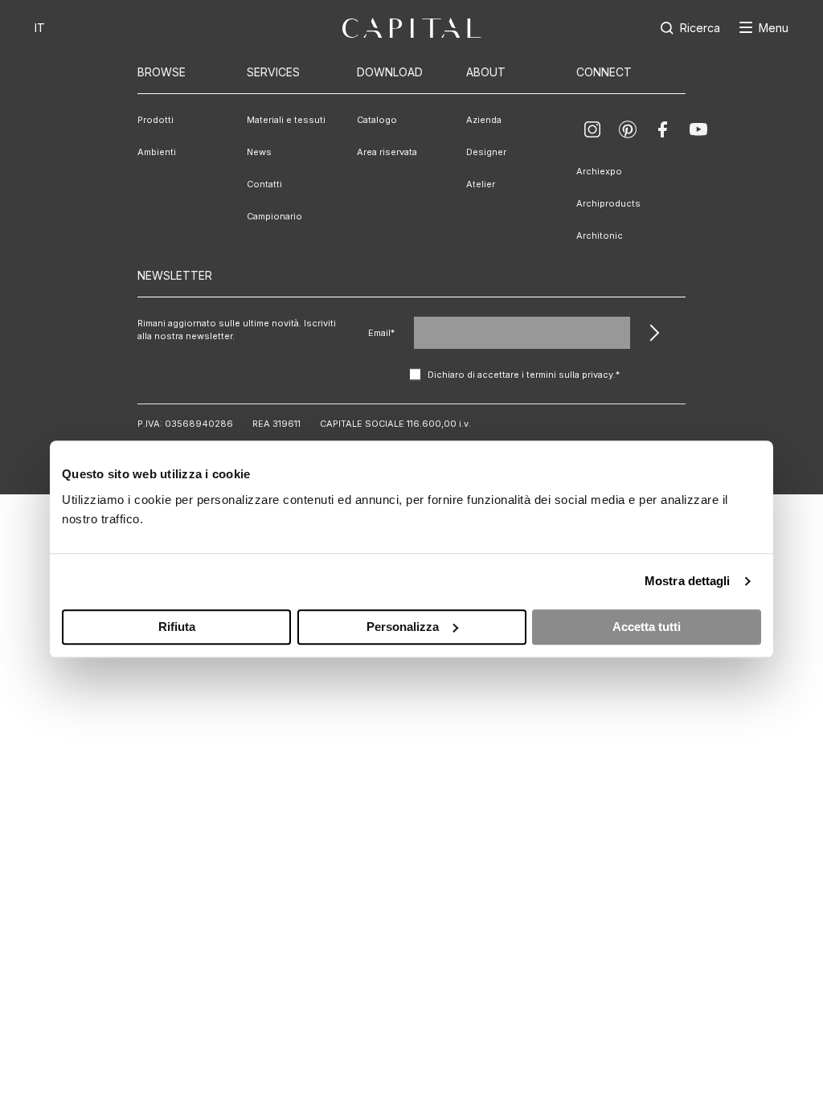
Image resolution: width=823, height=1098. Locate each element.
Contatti (264, 184)
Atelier (480, 184)
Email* (381, 332)
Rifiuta (176, 626)
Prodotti (155, 119)
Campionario (274, 216)
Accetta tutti (646, 626)
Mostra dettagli (688, 581)
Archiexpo (599, 171)
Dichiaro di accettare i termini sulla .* (524, 374)
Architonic (599, 235)
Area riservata (387, 152)
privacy (597, 374)
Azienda (484, 119)
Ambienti (156, 152)
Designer (486, 152)
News (259, 152)
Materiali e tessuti (286, 119)
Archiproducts (608, 203)
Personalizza (402, 626)
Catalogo (377, 119)
